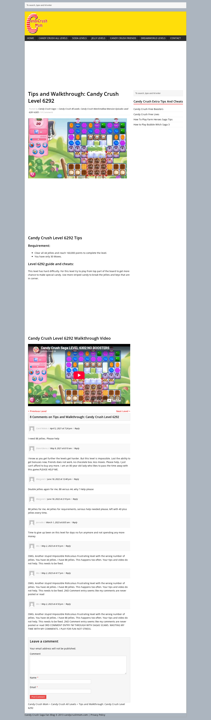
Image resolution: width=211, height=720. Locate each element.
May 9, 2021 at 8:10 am (61, 448)
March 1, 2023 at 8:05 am (58, 522)
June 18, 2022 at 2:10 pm (58, 498)
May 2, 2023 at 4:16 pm (52, 546)
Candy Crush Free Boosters (148, 109)
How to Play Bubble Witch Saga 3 (152, 124)
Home (30, 38)
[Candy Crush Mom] (105, 23)
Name (33, 677)
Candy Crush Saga (47, 108)
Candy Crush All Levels (53, 38)
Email (33, 687)
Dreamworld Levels (153, 38)
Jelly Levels (98, 38)
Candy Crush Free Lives (146, 114)
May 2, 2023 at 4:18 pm (52, 603)
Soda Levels (79, 38)
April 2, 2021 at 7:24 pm (61, 428)
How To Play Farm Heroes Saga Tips (153, 119)
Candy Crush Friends (123, 38)
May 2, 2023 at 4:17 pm (52, 573)
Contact (175, 38)
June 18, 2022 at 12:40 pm (59, 479)
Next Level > (123, 411)
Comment (35, 653)
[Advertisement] (105, 67)
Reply (77, 428)
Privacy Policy (97, 714)
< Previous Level (37, 411)
